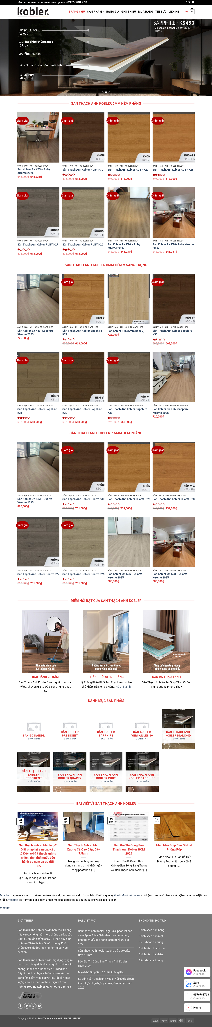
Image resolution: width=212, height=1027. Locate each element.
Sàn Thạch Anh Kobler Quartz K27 (38, 574)
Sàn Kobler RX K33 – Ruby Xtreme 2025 (33, 171)
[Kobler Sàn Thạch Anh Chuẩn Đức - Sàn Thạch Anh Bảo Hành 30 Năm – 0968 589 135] (33, 11)
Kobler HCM (44, 986)
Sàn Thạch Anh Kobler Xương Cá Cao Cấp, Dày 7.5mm (83, 849)
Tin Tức (161, 11)
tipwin (118, 895)
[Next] (204, 57)
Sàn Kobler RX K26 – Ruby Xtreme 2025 (124, 246)
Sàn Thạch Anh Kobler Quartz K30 (83, 499)
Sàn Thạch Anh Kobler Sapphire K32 (82, 411)
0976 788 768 (77, 2)
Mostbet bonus (131, 895)
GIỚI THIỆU (128, 11)
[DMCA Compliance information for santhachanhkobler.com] (30, 995)
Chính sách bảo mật (151, 936)
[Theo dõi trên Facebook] (186, 2)
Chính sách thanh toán (152, 948)
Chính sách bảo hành (151, 954)
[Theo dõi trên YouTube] (193, 2)
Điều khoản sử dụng (151, 942)
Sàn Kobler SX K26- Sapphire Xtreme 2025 (171, 411)
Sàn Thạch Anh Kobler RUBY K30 (82, 169)
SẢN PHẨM (94, 11)
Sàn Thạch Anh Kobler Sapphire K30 (172, 332)
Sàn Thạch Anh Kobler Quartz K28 (174, 499)
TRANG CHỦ (77, 11)
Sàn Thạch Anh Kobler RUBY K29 (128, 169)
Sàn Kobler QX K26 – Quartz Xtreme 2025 (125, 575)
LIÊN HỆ (174, 11)
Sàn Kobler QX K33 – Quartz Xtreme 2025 (34, 500)
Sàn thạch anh (26, 930)
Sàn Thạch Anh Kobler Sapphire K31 (37, 411)
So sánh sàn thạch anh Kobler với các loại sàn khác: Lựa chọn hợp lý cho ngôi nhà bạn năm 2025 (106, 983)
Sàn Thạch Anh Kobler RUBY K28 (173, 169)
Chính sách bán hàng (151, 930)
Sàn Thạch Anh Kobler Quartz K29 (129, 499)
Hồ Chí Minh (123, 686)
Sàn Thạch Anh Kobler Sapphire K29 (82, 332)
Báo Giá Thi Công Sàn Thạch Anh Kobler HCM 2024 (129, 849)
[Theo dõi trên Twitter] (189, 2)
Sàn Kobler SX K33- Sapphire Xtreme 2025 (35, 332)
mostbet (13, 899)
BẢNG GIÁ (112, 11)
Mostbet (5, 895)
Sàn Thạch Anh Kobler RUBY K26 (82, 244)
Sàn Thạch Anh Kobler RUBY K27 (37, 244)
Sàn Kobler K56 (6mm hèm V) (126, 331)
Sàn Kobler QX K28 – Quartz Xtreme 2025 (170, 575)
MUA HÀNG (145, 11)
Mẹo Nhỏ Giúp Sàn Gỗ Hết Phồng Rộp (174, 847)
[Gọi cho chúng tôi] (33, 1006)
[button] (189, 11)
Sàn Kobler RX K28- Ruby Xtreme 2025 (173, 246)
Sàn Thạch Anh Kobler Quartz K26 (83, 574)
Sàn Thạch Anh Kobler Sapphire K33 (127, 411)
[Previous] (8, 57)
